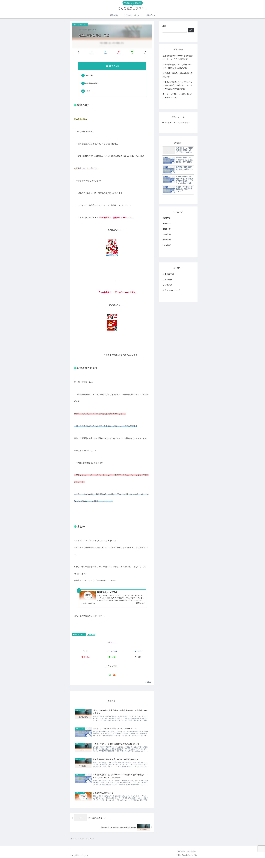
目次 (111, 66)
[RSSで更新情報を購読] (114, 675)
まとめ (87, 91)
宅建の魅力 (89, 75)
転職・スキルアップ (80, 634)
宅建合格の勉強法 (92, 83)
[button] (145, 52)
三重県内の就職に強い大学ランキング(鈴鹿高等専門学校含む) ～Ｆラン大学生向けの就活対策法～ (178, 85)
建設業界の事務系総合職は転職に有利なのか (178, 75)
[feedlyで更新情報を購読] (110, 675)
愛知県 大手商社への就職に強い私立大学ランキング (178, 96)
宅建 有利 (92, 634)
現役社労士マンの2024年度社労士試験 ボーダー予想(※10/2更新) (178, 57)
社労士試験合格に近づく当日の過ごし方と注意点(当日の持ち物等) (178, 66)
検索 (164, 26)
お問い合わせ (191, 851)
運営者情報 (181, 851)
